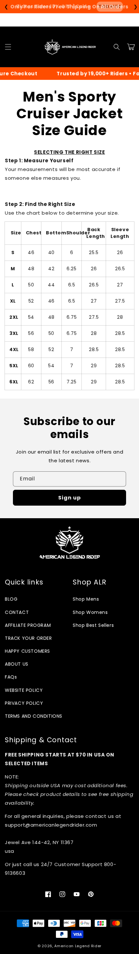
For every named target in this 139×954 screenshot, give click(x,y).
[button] (8, 47)
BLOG (11, 599)
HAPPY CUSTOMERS (27, 651)
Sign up (69, 497)
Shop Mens (86, 599)
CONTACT (17, 612)
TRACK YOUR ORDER (28, 638)
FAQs (11, 677)
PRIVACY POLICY (24, 703)
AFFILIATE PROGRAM (28, 625)
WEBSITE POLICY (24, 690)
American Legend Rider (78, 946)
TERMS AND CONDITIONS (33, 716)
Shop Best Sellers (93, 625)
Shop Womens (90, 612)
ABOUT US (16, 664)
